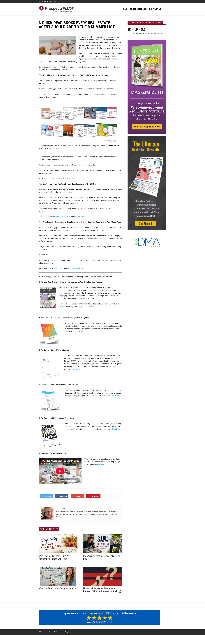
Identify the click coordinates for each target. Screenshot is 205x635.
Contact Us (155, 9)
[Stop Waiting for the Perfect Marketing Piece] (102, 544)
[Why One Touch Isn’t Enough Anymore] (58, 576)
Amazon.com (51, 178)
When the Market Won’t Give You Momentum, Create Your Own (54, 557)
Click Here (91, 306)
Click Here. (55, 148)
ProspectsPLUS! (138, 9)
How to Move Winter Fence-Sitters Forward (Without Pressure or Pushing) (102, 590)
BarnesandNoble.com (67, 178)
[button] (164, 9)
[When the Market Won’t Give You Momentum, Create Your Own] (58, 544)
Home (125, 9)
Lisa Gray (60, 508)
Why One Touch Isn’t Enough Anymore (57, 588)
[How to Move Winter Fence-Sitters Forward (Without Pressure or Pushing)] (102, 576)
